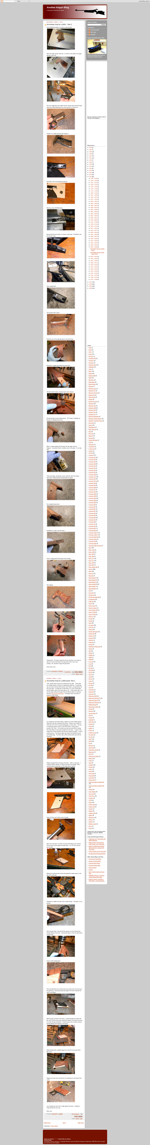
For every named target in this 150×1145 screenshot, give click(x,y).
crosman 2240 (92, 498)
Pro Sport (91, 734)
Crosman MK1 (92, 528)
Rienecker (91, 752)
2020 (90, 160)
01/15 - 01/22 (94, 275)
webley (90, 815)
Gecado (91, 618)
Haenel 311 (91, 636)
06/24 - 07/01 (94, 226)
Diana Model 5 (92, 582)
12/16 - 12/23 (94, 182)
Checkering (91, 446)
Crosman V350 (92, 543)
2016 (90, 168)
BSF (90, 431)
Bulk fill (91, 436)
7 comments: (67, 672)
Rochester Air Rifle (93, 756)
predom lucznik (92, 732)
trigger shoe (92, 806)
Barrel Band (92, 382)
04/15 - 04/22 (94, 243)
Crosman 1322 (92, 474)
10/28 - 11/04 (94, 193)
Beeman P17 (92, 390)
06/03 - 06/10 (94, 232)
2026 (90, 147)
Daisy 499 (91, 556)
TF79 (90, 800)
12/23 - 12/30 (94, 180)
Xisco (90, 826)
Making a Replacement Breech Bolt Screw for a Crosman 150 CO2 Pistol (96, 848)
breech (90, 425)
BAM (90, 377)
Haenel (90, 629)
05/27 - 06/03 (94, 234)
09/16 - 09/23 (94, 205)
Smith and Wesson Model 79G (96, 786)
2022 (90, 156)
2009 (90, 286)
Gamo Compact (93, 608)
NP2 (90, 715)
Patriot (90, 726)
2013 (90, 174)
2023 (90, 153)
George (90, 621)
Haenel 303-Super (93, 631)
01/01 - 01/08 (94, 279)
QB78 (90, 741)
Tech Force (91, 796)
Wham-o (91, 819)
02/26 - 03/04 (94, 265)
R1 (89, 743)
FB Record (91, 595)
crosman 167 (92, 489)
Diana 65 (91, 575)
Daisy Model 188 (93, 567)
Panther (91, 724)
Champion (91, 444)
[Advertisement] (96, 89)
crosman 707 (92, 524)
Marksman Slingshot (94, 702)
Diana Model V (92, 586)
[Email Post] (72, 672)
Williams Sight (92, 824)
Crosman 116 (92, 468)
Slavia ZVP (92, 780)
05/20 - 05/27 (94, 236)
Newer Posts (47, 1122)
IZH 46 (90, 668)
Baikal (90, 373)
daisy (90, 547)
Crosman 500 (92, 515)
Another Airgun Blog (58, 7)
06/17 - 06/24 (94, 228)
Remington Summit (93, 750)
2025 (90, 149)
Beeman (91, 386)
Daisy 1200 (91, 552)
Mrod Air (91, 711)
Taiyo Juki (91, 794)
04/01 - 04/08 (94, 247)
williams (91, 821)
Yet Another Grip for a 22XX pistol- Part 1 (61, 681)
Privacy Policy (47, 1140)
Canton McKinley (93, 440)
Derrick (77, 674)
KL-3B (90, 685)
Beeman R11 (92, 397)
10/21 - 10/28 (94, 195)
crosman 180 (92, 491)
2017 (90, 166)
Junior (90, 681)
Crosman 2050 (92, 494)
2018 (90, 164)
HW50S (91, 655)
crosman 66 (92, 522)
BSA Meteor (92, 427)
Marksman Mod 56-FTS (95, 698)
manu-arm (91, 694)
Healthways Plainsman (94, 646)
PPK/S (90, 730)
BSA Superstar (92, 429)
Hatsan (90, 644)
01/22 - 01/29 (94, 273)
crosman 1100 (92, 464)
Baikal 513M (92, 375)
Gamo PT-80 (92, 612)
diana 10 (91, 573)
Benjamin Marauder (94, 416)
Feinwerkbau (92, 599)
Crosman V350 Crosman (95, 545)
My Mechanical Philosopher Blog (97, 853)
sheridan (91, 765)
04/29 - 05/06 (94, 238)
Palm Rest (91, 722)
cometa (91, 451)
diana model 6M (93, 584)
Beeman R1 (92, 395)
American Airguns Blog (94, 865)
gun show (91, 625)
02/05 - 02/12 (94, 269)
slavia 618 (91, 773)
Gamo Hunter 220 (93, 610)
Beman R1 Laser (93, 401)
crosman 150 (92, 483)
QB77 (90, 739)
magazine (91, 691)
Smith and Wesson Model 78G (96, 782)
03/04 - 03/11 (94, 263)
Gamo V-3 (91, 616)
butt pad (91, 438)
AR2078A (91, 367)
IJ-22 (90, 664)
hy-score (91, 661)
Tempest (91, 798)
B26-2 (90, 371)
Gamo (90, 603)
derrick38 (93, 34)
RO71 (90, 754)
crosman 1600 (92, 487)
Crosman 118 (92, 470)
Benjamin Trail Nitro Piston (95, 420)
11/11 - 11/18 (94, 191)
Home (64, 1122)
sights (90, 769)
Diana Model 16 (93, 577)
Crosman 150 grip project (57, 693)
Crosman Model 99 (93, 537)
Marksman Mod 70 (93, 700)
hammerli (91, 638)
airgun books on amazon (64, 1139)
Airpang (91, 869)
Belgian (91, 399)
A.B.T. (90, 352)
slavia (90, 771)
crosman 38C (92, 509)
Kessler (91, 683)
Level (90, 687)
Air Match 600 (92, 358)
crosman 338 (92, 504)
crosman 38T (92, 511)
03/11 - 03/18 (94, 260)
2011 (90, 282)
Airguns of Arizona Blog (95, 861)
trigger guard (92, 804)
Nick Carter (93, 32)
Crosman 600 (92, 517)
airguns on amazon (49, 1139)
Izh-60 (90, 676)
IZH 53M (91, 670)
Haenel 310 (91, 633)
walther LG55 (92, 813)
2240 (90, 347)
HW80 (90, 657)
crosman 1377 (92, 476)
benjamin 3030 (92, 408)
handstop (91, 642)
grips (81, 674)
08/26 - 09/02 (94, 211)
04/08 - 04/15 (94, 245)
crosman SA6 (92, 541)
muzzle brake (92, 713)
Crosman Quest (93, 539)
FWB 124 (91, 601)
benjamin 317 (92, 414)
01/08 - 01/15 (94, 277)
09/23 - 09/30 (94, 203)
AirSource (91, 360)
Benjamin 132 (92, 405)
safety (90, 760)
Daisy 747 (91, 560)
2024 (90, 151)
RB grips (91, 745)
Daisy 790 (91, 562)
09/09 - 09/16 (94, 207)
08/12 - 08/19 (94, 215)
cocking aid (92, 448)
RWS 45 (91, 758)
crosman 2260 (92, 502)
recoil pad (91, 747)
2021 (90, 158)
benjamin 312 (92, 412)
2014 (90, 172)
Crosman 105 (92, 459)
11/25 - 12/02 (94, 186)
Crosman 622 (92, 519)
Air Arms (91, 356)
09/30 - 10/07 (94, 201)
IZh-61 (90, 679)
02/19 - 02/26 (94, 267)
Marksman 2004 (93, 696)
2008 (90, 288)
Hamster (91, 640)
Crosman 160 (92, 485)
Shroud (90, 767)
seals (90, 762)
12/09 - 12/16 (94, 184)
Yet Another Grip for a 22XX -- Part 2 (59, 24)
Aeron (90, 354)
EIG (90, 590)
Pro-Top (91, 737)
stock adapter (92, 791)
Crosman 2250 (92, 500)
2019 (90, 162)
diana (90, 571)
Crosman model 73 (93, 534)
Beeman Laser (92, 388)
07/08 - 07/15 (94, 224)
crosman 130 (92, 472)
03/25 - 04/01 (94, 256)
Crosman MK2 (92, 530)
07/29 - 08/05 (94, 220)
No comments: (76, 1114)
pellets (90, 728)
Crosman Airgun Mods (94, 863)
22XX (90, 350)
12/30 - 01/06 (94, 178)
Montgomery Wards (94, 707)
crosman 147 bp (93, 481)
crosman (91, 455)
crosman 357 (92, 507)
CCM (90, 442)
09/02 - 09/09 (94, 209)
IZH (90, 666)
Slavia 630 (91, 775)
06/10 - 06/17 (94, 230)
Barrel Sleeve (92, 384)
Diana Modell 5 (92, 588)
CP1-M (90, 453)
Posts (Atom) (54, 1126)
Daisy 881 (91, 565)
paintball (91, 719)
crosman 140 (92, 479)
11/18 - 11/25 (94, 189)
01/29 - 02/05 (94, 271)
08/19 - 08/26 (94, 213)
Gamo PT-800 (92, 614)
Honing (90, 648)
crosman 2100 (92, 496)
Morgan (91, 709)
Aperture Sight (92, 365)
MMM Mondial (92, 704)
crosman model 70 (93, 532)
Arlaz (90, 369)
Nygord (90, 717)
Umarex (91, 809)
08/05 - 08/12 (94, 218)
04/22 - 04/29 (94, 240)
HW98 (90, 659)
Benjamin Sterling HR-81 (95, 418)
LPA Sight (91, 689)
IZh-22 (90, 674)
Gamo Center (92, 605)
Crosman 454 (92, 513)
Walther (91, 811)
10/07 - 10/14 (94, 199)
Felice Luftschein (95, 29)
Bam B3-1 (91, 380)
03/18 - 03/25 (94, 258)
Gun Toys (91, 627)
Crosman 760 (92, 526)
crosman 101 (92, 457)
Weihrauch (91, 817)
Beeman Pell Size (93, 393)
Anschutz (91, 362)
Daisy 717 (91, 558)
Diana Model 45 (93, 580)
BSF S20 (91, 433)
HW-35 (90, 653)
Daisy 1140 (91, 550)
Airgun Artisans (92, 867)
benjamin (91, 403)
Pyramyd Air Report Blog (95, 859)
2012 (90, 176)
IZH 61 (90, 672)
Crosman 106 (92, 461)
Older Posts (81, 1122)
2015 (90, 170)
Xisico (90, 828)
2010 (90, 284)
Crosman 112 (92, 466)
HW (90, 651)
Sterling (91, 789)
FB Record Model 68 (94, 597)
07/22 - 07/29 (94, 222)
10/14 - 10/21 (94, 197)
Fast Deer (91, 593)
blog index (91, 423)
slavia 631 (91, 777)
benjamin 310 (92, 410)
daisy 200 (91, 554)
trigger (90, 802)
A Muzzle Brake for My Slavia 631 (97, 851)
